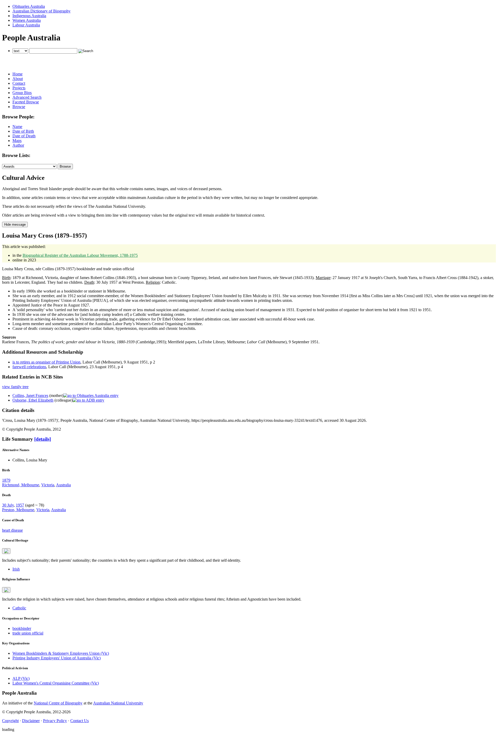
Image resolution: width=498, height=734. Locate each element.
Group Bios (22, 92)
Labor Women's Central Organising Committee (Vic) (55, 683)
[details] (42, 439)
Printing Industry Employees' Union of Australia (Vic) (56, 658)
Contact (18, 83)
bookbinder (21, 628)
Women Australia (26, 20)
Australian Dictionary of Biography (41, 11)
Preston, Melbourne (18, 510)
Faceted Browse (25, 102)
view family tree (15, 386)
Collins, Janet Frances (30, 395)
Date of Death (24, 136)
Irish (16, 569)
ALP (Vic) (21, 678)
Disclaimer (31, 720)
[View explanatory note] (6, 551)
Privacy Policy (55, 720)
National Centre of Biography (58, 703)
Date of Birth (23, 131)
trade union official (27, 633)
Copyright (10, 720)
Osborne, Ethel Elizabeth (32, 400)
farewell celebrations (29, 367)
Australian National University (118, 703)
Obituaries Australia (28, 6)
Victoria (47, 485)
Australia (63, 485)
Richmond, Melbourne (20, 485)
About (17, 78)
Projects (18, 88)
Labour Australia (26, 25)
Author (18, 145)
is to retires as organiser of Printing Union (46, 362)
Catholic (19, 608)
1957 (20, 505)
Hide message (15, 224)
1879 (6, 480)
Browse (18, 106)
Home (17, 74)
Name (17, 126)
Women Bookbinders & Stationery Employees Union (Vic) (60, 653)
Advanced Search (27, 97)
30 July (8, 505)
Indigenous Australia (29, 15)
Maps (17, 140)
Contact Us (79, 720)
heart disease (12, 530)
